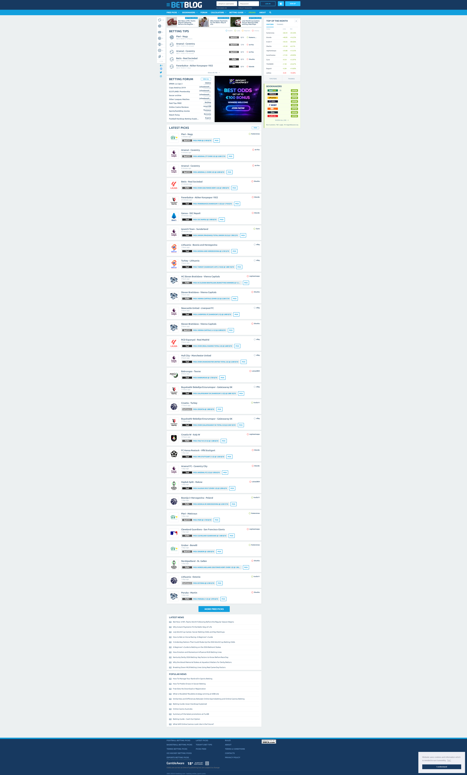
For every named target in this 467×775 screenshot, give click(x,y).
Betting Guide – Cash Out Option (186, 719)
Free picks (172, 12)
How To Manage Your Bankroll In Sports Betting (192, 679)
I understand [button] (441, 767)
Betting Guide (236, 12)
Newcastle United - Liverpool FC (197, 308)
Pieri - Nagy (182, 36)
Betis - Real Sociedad (187, 58)
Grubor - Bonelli (189, 545)
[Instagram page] (161, 76)
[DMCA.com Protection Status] (268, 743)
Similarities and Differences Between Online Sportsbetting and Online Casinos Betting (209, 699)
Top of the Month (277, 21)
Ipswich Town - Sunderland (194, 229)
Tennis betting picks (177, 749)
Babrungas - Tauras (191, 371)
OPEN (294, 91)
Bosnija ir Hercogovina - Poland (197, 498)
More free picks (214, 609)
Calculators (217, 12)
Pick (216, 140)
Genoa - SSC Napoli (190, 213)
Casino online (223, 18)
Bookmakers (188, 12)
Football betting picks (178, 740)
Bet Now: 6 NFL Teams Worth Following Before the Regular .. (186, 22)
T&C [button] (449, 760)
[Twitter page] (161, 73)
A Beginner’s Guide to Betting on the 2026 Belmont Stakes (197, 647)
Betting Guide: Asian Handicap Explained (190, 704)
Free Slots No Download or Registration (189, 689)
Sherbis (252, 59)
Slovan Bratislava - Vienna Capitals (198, 292)
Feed (255, 127)
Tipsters (273, 79)
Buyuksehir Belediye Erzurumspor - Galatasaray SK (206, 387)
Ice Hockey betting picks (179, 753)
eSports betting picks (178, 757)
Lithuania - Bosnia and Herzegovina (199, 245)
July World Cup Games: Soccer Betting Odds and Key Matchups (251, 22)
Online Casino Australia (182, 709)
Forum (204, 12)
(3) (280, 90)
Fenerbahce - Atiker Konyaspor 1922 (194, 65)
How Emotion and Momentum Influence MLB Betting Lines (197, 652)
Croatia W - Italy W (190, 434)
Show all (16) (212, 72)
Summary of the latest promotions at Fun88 (191, 714)
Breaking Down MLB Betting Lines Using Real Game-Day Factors (199, 667)
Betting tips (179, 31)
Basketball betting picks (179, 745)
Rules (228, 740)
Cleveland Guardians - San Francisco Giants (203, 529)
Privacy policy (232, 757)
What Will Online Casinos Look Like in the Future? (193, 724)
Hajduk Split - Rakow (191, 482)
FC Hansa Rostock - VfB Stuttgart (198, 450)
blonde (251, 66)
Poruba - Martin (189, 592)
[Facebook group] (161, 69)
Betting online (191, 18)
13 (163, 20)
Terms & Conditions (235, 749)
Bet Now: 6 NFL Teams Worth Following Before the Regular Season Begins (203, 622)
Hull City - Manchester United (196, 355)
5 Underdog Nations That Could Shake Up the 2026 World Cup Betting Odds (204, 642)
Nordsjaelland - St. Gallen (194, 561)
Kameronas (253, 37)
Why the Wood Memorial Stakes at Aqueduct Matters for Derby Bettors (202, 662)
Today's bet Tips (204, 745)
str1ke (251, 44)
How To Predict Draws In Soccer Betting (189, 684)
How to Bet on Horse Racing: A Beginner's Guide (193, 637)
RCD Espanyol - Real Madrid (195, 340)
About (262, 12)
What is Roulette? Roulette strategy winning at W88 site (196, 694)
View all (206, 79)
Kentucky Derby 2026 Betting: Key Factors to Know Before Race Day (200, 657)
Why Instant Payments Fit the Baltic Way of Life (218, 22)
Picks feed (201, 749)
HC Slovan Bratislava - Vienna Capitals (200, 276)
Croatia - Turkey (189, 403)
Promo (252, 12)
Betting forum (181, 79)
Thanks (291, 79)
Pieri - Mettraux (189, 513)
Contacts (230, 753)
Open (294, 101)
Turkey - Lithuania (190, 261)
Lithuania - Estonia (190, 577)
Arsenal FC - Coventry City (194, 466)
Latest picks (202, 740)
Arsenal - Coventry (185, 43)
